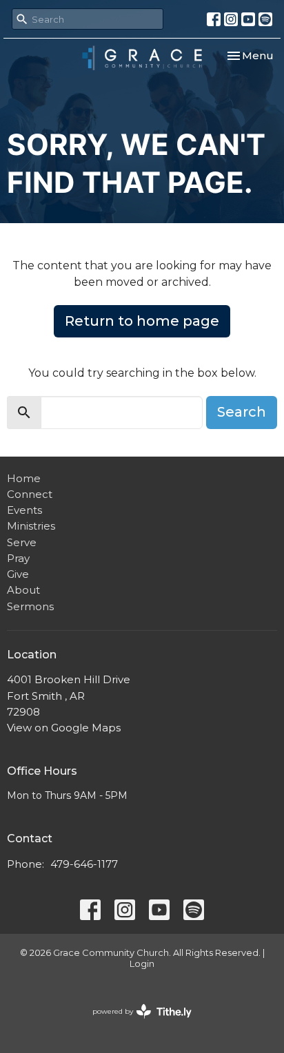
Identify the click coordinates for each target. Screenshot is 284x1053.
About (23, 589)
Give (18, 574)
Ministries (31, 525)
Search (241, 412)
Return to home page (142, 321)
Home (24, 478)
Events (24, 510)
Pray (18, 558)
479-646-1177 (84, 863)
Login (142, 964)
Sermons (30, 606)
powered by (135, 1023)
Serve (22, 542)
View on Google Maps (64, 727)
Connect (29, 494)
